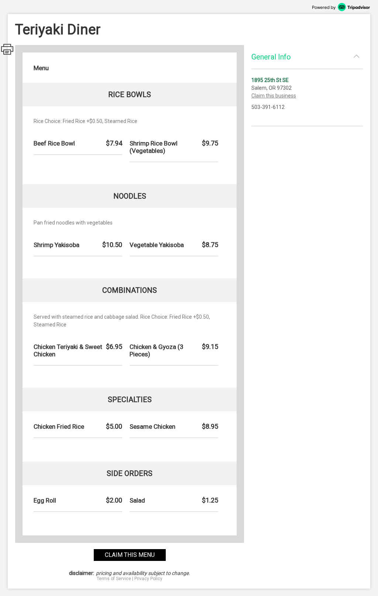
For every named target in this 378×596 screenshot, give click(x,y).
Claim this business (273, 96)
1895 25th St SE (270, 80)
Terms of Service (114, 578)
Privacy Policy (148, 578)
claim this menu (130, 554)
